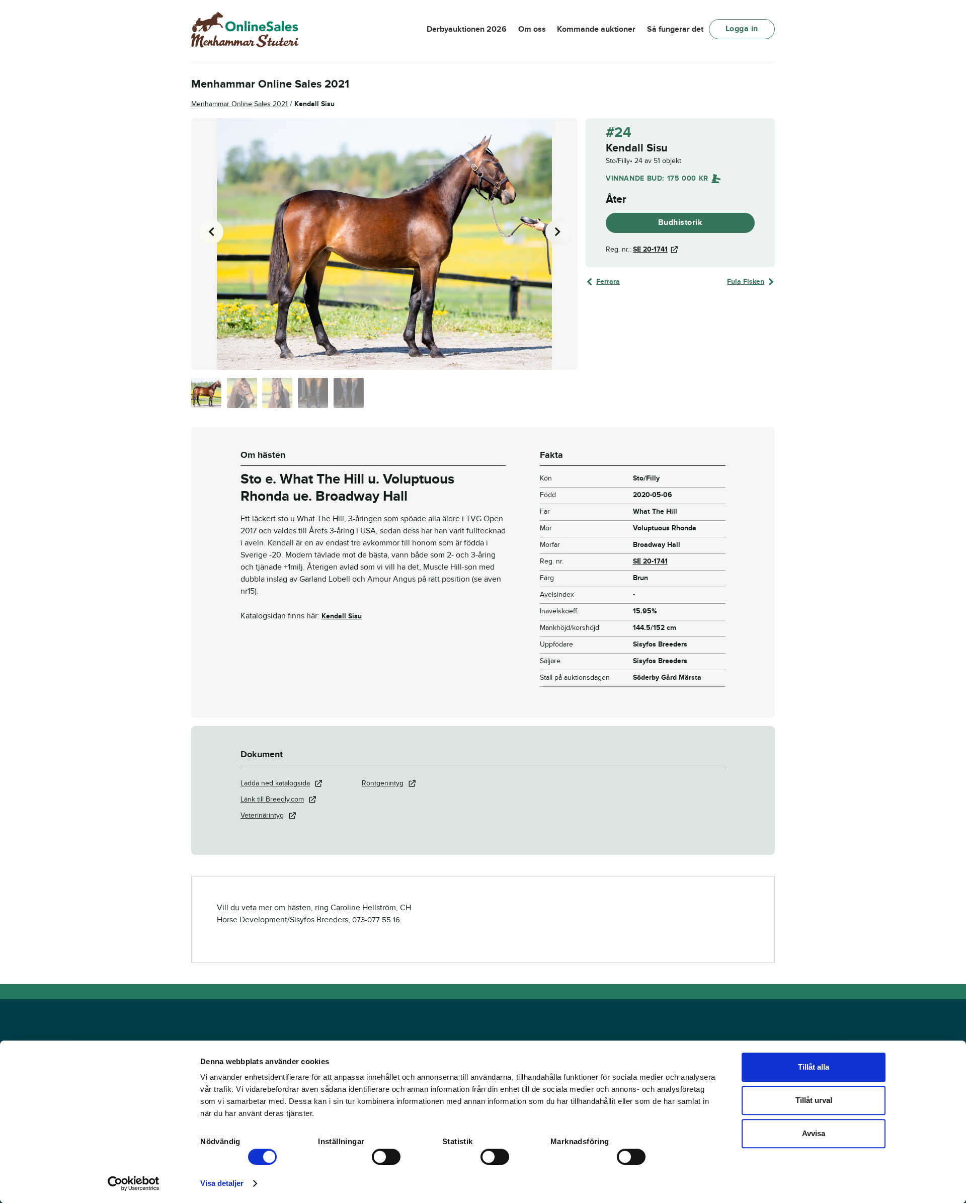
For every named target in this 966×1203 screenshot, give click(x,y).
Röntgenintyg (383, 783)
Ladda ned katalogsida (275, 783)
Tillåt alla (813, 1067)
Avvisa (813, 1133)
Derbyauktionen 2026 (467, 29)
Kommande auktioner (596, 29)
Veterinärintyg (262, 815)
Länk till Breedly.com (272, 799)
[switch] (386, 1157)
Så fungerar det (675, 29)
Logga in (742, 29)
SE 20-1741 (650, 249)
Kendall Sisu (341, 616)
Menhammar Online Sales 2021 (239, 104)
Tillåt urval (813, 1100)
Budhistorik (680, 222)
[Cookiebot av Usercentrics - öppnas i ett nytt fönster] (134, 1183)
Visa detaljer (222, 1183)
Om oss (532, 29)
